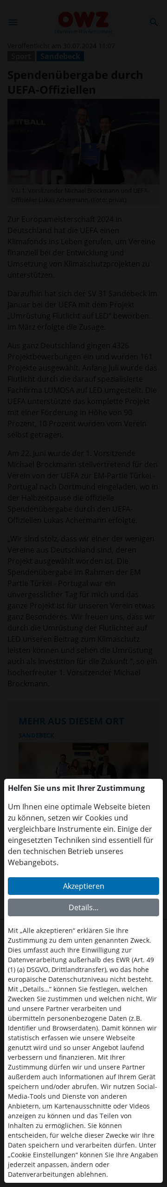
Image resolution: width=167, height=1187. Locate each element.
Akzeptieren (83, 886)
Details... (83, 907)
